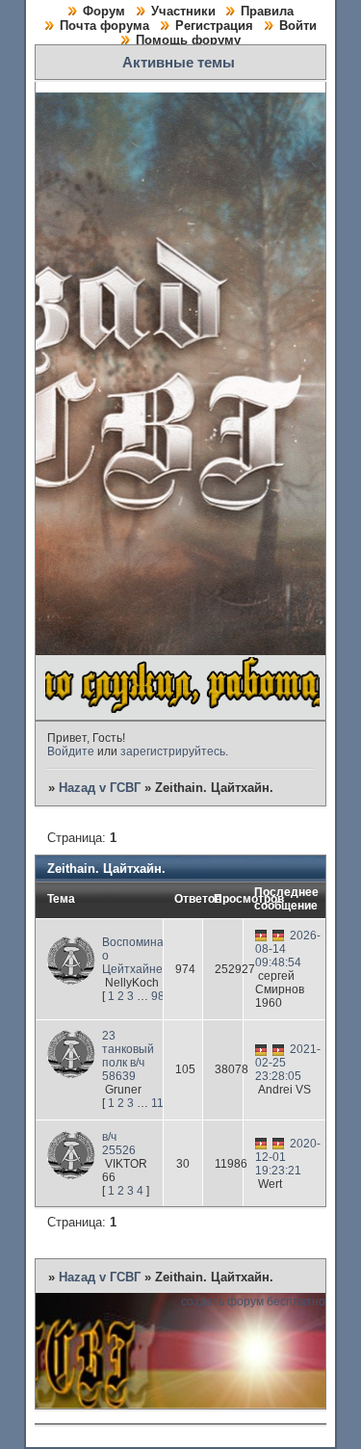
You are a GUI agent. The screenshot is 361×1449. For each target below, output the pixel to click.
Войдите (70, 751)
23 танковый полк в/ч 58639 (128, 1056)
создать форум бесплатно (253, 1301)
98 (158, 996)
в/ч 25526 (119, 1143)
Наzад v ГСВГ (100, 787)
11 (157, 1103)
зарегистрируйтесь (172, 751)
